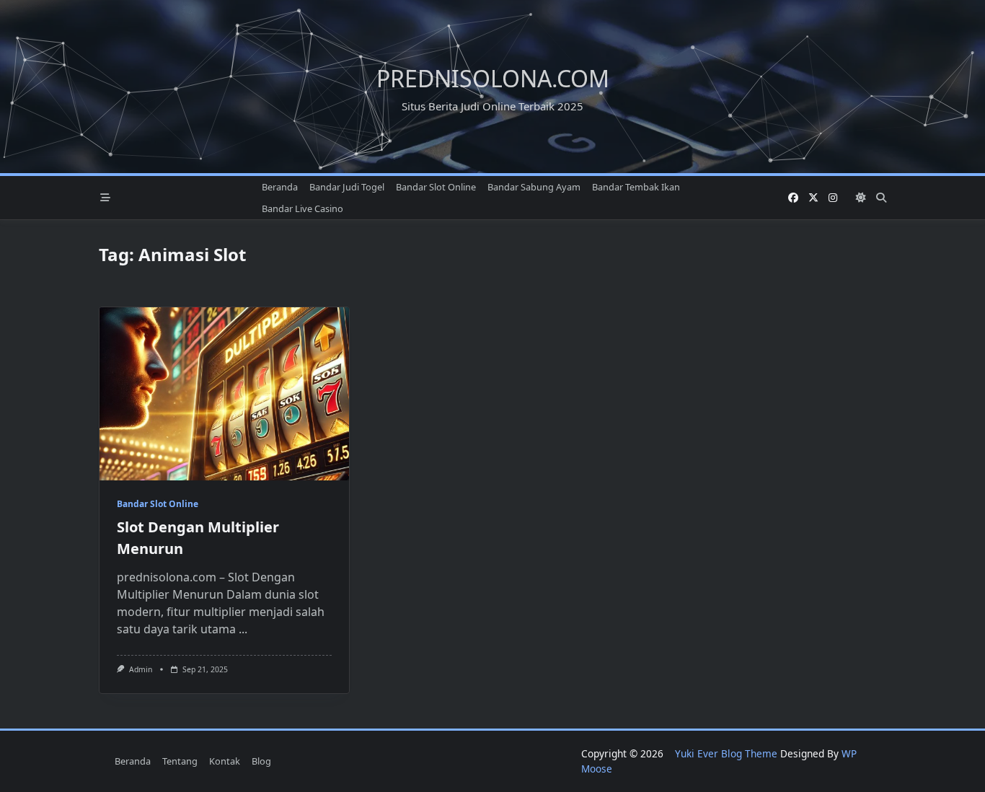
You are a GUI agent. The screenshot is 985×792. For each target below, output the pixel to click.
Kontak (224, 760)
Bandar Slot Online (436, 186)
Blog (261, 760)
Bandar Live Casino (302, 208)
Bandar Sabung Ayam (533, 186)
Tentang (180, 760)
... (243, 629)
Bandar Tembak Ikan (636, 186)
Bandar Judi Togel (346, 186)
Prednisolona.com (492, 78)
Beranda (280, 186)
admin (140, 669)
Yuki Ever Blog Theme (726, 753)
